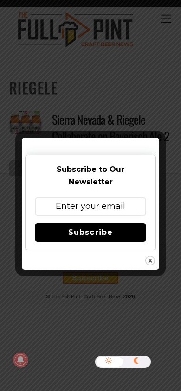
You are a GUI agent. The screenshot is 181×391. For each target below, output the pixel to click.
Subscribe (90, 232)
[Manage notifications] (20, 360)
